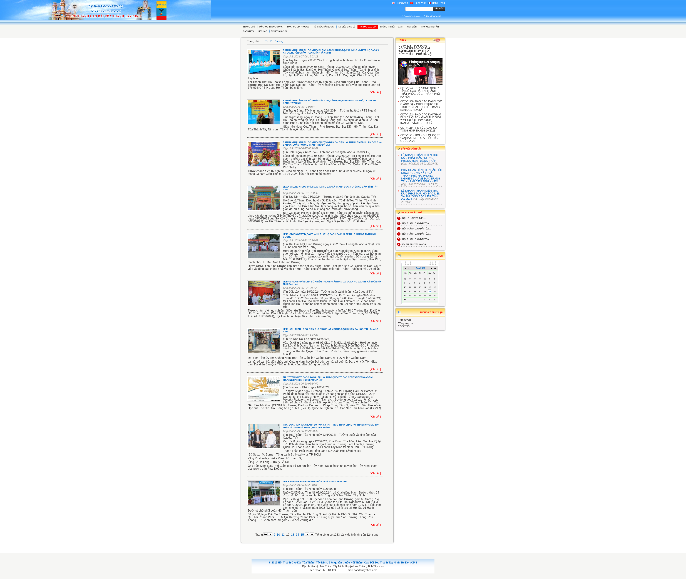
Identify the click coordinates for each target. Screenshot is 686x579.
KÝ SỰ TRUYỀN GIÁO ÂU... (414, 244)
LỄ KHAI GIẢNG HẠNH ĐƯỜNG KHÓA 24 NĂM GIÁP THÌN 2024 (315, 481)
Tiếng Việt (420, 2)
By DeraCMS (409, 562)
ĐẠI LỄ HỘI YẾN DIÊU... (412, 218)
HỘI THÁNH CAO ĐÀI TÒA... (414, 223)
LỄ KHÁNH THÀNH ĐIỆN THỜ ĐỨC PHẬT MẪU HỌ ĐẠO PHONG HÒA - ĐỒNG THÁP (419, 158)
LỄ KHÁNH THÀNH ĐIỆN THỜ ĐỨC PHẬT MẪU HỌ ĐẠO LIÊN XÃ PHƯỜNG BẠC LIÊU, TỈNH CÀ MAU (420, 195)
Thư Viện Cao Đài (433, 16)
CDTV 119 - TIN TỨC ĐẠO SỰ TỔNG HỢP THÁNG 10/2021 (418, 129)
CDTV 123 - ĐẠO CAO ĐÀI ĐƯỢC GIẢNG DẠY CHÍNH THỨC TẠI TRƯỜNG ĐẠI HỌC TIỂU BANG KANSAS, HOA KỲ (421, 105)
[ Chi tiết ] (375, 92)
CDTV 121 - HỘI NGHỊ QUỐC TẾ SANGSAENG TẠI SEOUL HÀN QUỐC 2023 (420, 138)
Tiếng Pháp (438, 2)
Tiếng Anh (402, 2)
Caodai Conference (412, 16)
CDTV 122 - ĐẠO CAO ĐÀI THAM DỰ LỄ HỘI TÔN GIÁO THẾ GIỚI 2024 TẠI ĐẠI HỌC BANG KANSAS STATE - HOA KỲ (420, 119)
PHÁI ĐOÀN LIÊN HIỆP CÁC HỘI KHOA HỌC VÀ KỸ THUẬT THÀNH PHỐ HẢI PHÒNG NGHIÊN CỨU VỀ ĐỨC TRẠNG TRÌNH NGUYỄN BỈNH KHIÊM (421, 176)
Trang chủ (253, 41)
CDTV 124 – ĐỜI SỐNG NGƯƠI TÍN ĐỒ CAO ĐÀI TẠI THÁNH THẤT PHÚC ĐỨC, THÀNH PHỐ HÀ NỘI (420, 92)
